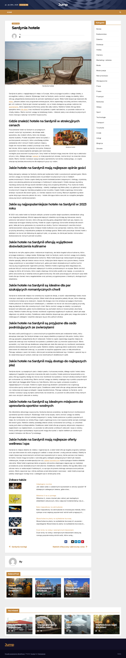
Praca (98, 86)
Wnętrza (99, 143)
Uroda (98, 133)
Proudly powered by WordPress (15, 654)
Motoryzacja (101, 71)
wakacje (35, 156)
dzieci (11, 102)
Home (9, 12)
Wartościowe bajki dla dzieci (106, 626)
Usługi (98, 138)
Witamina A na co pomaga (46, 496)
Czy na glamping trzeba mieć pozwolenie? (47, 627)
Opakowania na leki (75, 626)
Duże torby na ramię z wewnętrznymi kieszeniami (55, 530)
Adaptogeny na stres (44, 484)
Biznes (98, 29)
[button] (120, 12)
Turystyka (15, 23)
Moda (98, 65)
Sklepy (99, 107)
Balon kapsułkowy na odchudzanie (49, 507)
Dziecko (99, 39)
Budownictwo (101, 34)
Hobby (99, 50)
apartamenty (13, 107)
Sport (98, 112)
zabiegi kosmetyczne (52, 460)
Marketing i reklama (104, 60)
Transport (100, 122)
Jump (63, 5)
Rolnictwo (100, 102)
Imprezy (99, 55)
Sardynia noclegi (19, 547)
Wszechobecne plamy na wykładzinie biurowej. (54, 518)
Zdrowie (99, 148)
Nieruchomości (102, 76)
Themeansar (41, 654)
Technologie (101, 117)
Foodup (33, 654)
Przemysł (100, 97)
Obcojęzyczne (101, 81)
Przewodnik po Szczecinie (74, 589)
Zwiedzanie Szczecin (15, 589)
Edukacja (99, 45)
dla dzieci (24, 109)
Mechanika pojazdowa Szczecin (14, 627)
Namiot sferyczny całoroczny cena (69, 547)
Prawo (98, 91)
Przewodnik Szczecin (44, 589)
